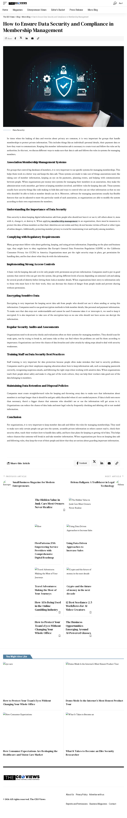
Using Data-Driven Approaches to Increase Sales (77, 546)
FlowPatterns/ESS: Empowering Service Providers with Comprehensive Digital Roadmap (46, 550)
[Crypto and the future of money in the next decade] (79, 575)
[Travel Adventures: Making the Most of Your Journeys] (47, 575)
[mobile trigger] (5, 3)
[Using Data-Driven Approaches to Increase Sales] (79, 532)
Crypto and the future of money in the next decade (79, 590)
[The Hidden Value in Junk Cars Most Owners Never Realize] (80, 509)
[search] (115, 3)
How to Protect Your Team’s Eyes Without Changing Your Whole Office (48, 627)
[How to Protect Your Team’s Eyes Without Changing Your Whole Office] (32, 679)
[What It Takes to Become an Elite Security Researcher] (95, 730)
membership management (64, 221)
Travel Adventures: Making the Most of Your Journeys (46, 590)
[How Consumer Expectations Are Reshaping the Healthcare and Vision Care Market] (32, 730)
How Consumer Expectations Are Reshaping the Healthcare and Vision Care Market (30, 752)
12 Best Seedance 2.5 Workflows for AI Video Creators (79, 606)
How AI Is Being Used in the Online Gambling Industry (48, 606)
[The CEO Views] (17, 3)
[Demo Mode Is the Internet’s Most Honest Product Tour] (95, 679)
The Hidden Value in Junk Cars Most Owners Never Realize (49, 503)
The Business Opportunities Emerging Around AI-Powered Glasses (78, 627)
